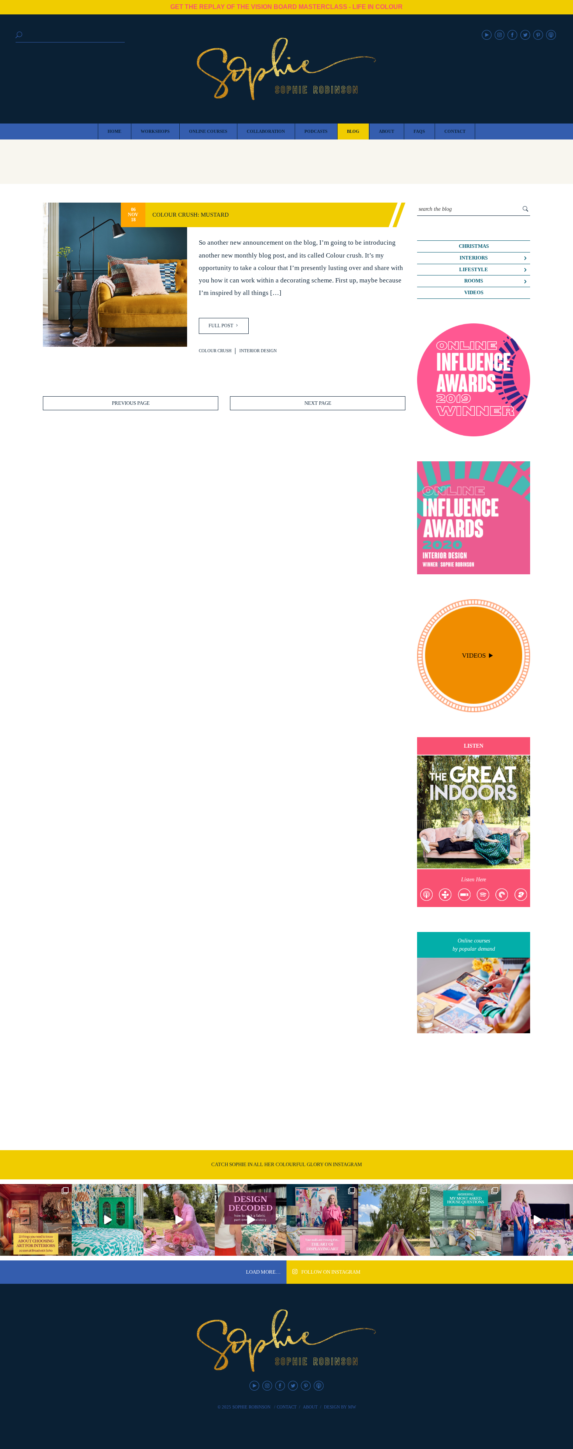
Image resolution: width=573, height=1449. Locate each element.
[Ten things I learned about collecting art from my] (36, 1220)
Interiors (474, 258)
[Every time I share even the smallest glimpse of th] (466, 1220)
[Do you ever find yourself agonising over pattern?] (107, 1220)
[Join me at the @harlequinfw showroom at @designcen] (250, 1220)
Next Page (317, 403)
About (310, 1407)
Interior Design (258, 350)
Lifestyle (473, 269)
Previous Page (131, 403)
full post (221, 325)
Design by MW (340, 1407)
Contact (287, 1407)
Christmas (474, 246)
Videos (473, 292)
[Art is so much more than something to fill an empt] (322, 1220)
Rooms (473, 281)
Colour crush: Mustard (190, 214)
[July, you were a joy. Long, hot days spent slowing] (394, 1220)
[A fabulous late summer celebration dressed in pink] (179, 1220)
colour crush (215, 350)
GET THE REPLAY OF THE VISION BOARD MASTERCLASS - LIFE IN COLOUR (286, 7)
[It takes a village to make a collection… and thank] (537, 1220)
